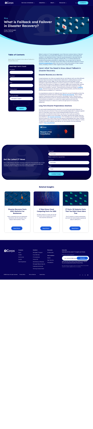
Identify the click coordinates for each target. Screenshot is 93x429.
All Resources (50, 252)
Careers (20, 254)
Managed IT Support (37, 252)
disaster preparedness (46, 63)
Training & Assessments (38, 268)
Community (21, 257)
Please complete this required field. (56, 157)
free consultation (49, 122)
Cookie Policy (42, 274)
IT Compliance (36, 257)
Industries (42, 2)
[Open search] (76, 2)
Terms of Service (32, 274)
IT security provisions (54, 116)
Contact (20, 259)
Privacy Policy (22, 274)
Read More (16, 228)
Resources (62, 2)
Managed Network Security (39, 264)
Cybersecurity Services (38, 266)
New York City (50, 260)
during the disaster (68, 94)
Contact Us (83, 2)
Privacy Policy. (79, 262)
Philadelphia (50, 262)
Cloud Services (36, 254)
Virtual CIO (35, 259)
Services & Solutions (27, 2)
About (52, 2)
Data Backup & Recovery (38, 261)
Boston (49, 257)
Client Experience (22, 261)
